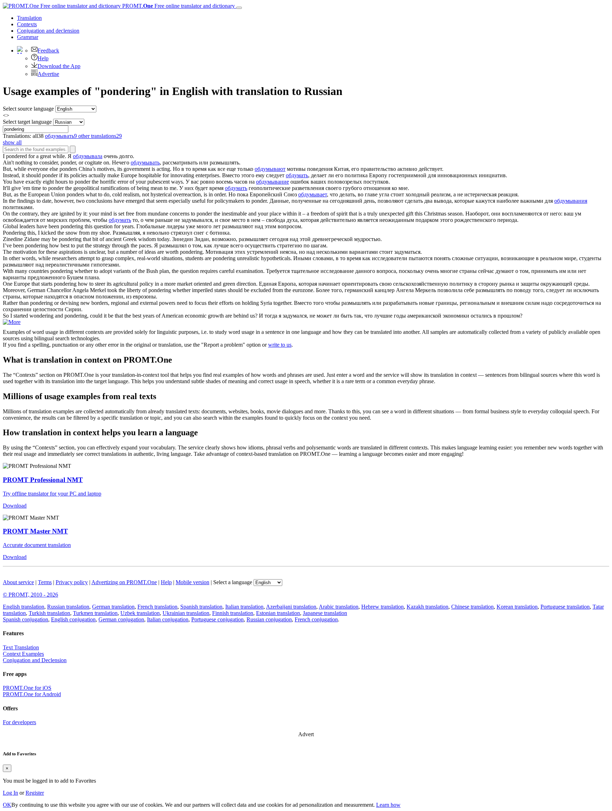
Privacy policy (72, 582)
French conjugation (316, 619)
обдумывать (145, 163)
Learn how (388, 805)
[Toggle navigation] (239, 8)
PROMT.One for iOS (27, 688)
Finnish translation (232, 613)
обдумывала (87, 156)
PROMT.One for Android (32, 694)
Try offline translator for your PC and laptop (52, 494)
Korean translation (517, 607)
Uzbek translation (140, 613)
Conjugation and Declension (35, 660)
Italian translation (244, 607)
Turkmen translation (95, 613)
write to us (279, 345)
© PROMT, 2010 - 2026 (30, 595)
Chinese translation (472, 607)
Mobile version (192, 582)
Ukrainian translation (186, 613)
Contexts (27, 24)
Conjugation (48, 31)
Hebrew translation (382, 607)
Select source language (28, 109)
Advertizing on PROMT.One (124, 582)
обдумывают (270, 169)
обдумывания (570, 201)
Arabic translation (338, 607)
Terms (45, 582)
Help (43, 58)
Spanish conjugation (25, 619)
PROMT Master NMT (35, 531)
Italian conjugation (167, 619)
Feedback (48, 50)
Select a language (232, 582)
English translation (23, 607)
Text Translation (21, 647)
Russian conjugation (269, 619)
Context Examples (23, 654)
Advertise (48, 74)
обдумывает (312, 194)
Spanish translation (201, 607)
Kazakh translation (427, 607)
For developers (19, 722)
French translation (157, 607)
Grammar (27, 37)
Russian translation (68, 607)
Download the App (59, 66)
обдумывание (272, 182)
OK (7, 805)
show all (12, 142)
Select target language (27, 122)
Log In (10, 793)
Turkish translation (49, 613)
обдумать (297, 175)
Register (35, 793)
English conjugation (73, 619)
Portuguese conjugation (217, 619)
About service (18, 582)
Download (15, 506)
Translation (29, 18)
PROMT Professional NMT (43, 479)
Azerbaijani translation (291, 607)
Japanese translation (325, 613)
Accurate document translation (37, 545)
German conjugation (121, 619)
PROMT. (178, 6)
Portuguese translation (565, 607)
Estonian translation (278, 613)
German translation (113, 607)
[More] (12, 322)
